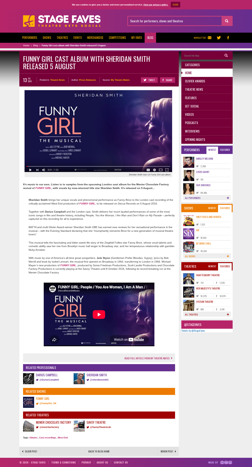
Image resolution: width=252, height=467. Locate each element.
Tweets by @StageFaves (193, 330)
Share (169, 80)
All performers (193, 197)
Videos (189, 114)
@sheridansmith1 (99, 380)
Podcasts (191, 122)
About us (102, 462)
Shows (47, 37)
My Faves (136, 37)
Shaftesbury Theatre (208, 275)
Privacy (86, 462)
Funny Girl (43, 398)
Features (191, 98)
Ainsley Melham (204, 158)
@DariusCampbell (49, 380)
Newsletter (200, 37)
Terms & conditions (63, 462)
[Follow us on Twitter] (218, 38)
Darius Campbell (47, 375)
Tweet (151, 80)
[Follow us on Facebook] (228, 38)
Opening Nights (195, 139)
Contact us (121, 462)
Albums (33, 437)
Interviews (192, 131)
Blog (150, 37)
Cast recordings (47, 437)
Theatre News (57, 80)
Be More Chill (203, 243)
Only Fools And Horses (208, 217)
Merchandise (95, 37)
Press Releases (87, 80)
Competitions (117, 37)
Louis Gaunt (202, 172)
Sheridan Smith (97, 375)
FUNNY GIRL (43, 188)
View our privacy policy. (155, 5)
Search (226, 55)
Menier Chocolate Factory (53, 422)
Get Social (192, 106)
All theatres (191, 314)
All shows (190, 256)
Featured (225, 150)
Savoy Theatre (96, 422)
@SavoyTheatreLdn (100, 427)
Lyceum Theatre (204, 301)
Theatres (62, 37)
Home (188, 72)
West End (63, 437)
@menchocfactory (49, 427)
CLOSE (175, 4)
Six (197, 230)
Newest (212, 150)
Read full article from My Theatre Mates (147, 358)
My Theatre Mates (120, 80)
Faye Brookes (203, 185)
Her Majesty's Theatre (208, 288)
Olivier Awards (195, 81)
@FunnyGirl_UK (47, 403)
